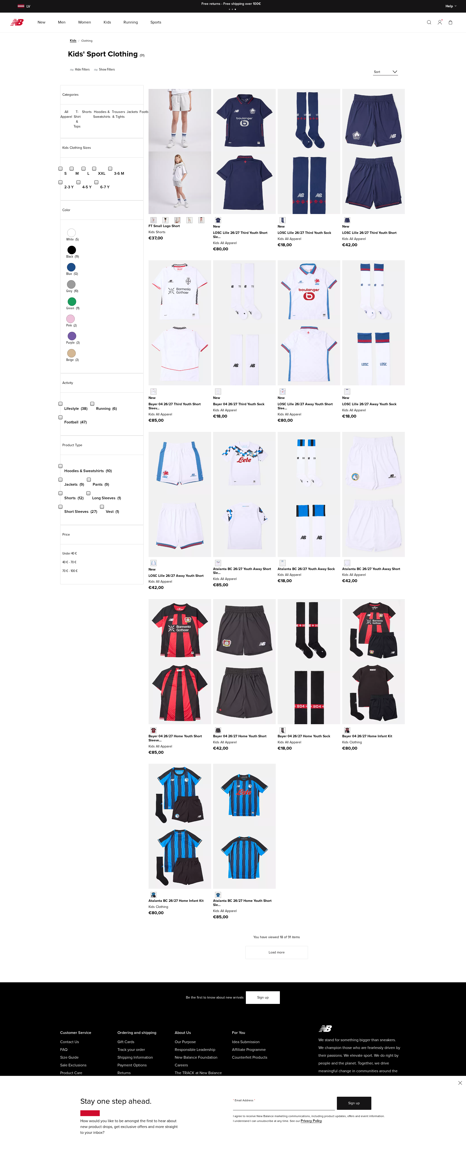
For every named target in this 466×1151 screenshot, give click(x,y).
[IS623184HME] (154, 895)
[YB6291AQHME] (218, 730)
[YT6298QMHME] (154, 730)
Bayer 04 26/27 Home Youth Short (239, 736)
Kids (73, 41)
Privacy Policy (311, 1121)
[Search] (429, 22)
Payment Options (132, 1065)
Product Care (71, 1073)
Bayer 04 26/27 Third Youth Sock (238, 404)
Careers (181, 1065)
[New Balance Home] (19, 22)
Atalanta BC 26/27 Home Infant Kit (176, 901)
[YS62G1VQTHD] (218, 392)
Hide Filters (82, 69)
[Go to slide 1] (230, 10)
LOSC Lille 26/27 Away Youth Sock (369, 404)
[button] (440, 22)
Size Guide (69, 1057)
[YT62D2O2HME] (218, 895)
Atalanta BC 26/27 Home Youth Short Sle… (242, 903)
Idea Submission (246, 1042)
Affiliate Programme (249, 1049)
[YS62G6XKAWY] (347, 392)
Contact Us (69, 1042)
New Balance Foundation (196, 1057)
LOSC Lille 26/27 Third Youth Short (369, 233)
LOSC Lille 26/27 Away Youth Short (176, 576)
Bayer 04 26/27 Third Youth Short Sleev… (175, 406)
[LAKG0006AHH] (154, 220)
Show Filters (106, 69)
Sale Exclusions (73, 1065)
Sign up (263, 997)
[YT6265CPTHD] (218, 220)
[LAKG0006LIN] (177, 220)
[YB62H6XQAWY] (154, 563)
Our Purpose (185, 1042)
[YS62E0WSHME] (283, 730)
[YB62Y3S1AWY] (347, 563)
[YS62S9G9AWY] (283, 563)
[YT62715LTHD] (154, 392)
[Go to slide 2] (233, 10)
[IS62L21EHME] (347, 730)
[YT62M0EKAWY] (283, 392)
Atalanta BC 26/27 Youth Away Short (371, 569)
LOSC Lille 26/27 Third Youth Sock (304, 233)
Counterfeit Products (249, 1057)
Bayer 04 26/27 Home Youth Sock (304, 736)
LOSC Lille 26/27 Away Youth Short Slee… (305, 406)
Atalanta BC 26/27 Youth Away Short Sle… (242, 571)
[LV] (20, 6)
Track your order (131, 1049)
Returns (124, 1073)
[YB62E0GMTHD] (347, 220)
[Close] (460, 1082)
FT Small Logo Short (164, 226)
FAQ (63, 1049)
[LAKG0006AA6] (201, 220)
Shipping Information (135, 1057)
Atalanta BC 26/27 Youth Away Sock (306, 569)
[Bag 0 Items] (450, 22)
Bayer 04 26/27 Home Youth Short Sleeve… (175, 738)
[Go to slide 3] (235, 10)
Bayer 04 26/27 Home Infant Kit (367, 736)
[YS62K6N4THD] (283, 220)
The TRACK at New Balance (198, 1073)
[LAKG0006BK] (165, 220)
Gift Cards (125, 1042)
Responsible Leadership (195, 1049)
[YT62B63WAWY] (218, 563)
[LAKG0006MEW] (189, 220)
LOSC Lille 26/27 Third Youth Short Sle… (240, 235)
